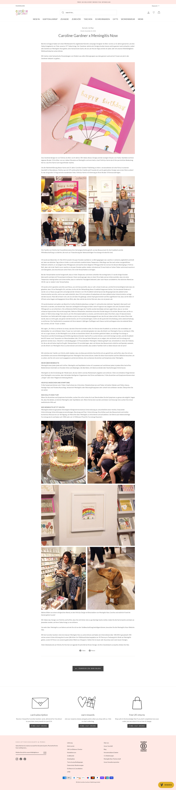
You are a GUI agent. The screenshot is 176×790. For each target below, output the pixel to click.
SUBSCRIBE (68, 410)
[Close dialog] (125, 370)
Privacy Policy (58, 404)
